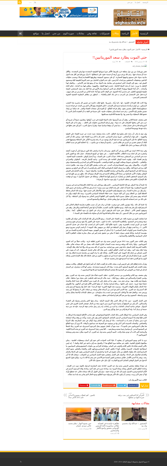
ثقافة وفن (92, 33)
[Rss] (35, 2)
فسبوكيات (104, 33)
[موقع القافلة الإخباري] (130, 17)
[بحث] (20, 2)
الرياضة (125, 33)
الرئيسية (145, 2)
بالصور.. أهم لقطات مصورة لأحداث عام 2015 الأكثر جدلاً (81, 395)
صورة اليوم (68, 33)
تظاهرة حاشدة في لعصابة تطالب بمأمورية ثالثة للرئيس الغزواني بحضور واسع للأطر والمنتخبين (107, 426)
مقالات (115, 33)
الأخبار (135, 33)
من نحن (129, 2)
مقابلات (80, 33)
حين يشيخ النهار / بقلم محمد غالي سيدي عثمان (79, 424)
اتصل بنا (137, 2)
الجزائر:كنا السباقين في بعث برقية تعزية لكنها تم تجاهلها (131, 395)
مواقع (36, 33)
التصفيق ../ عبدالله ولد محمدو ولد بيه (122, 42)
